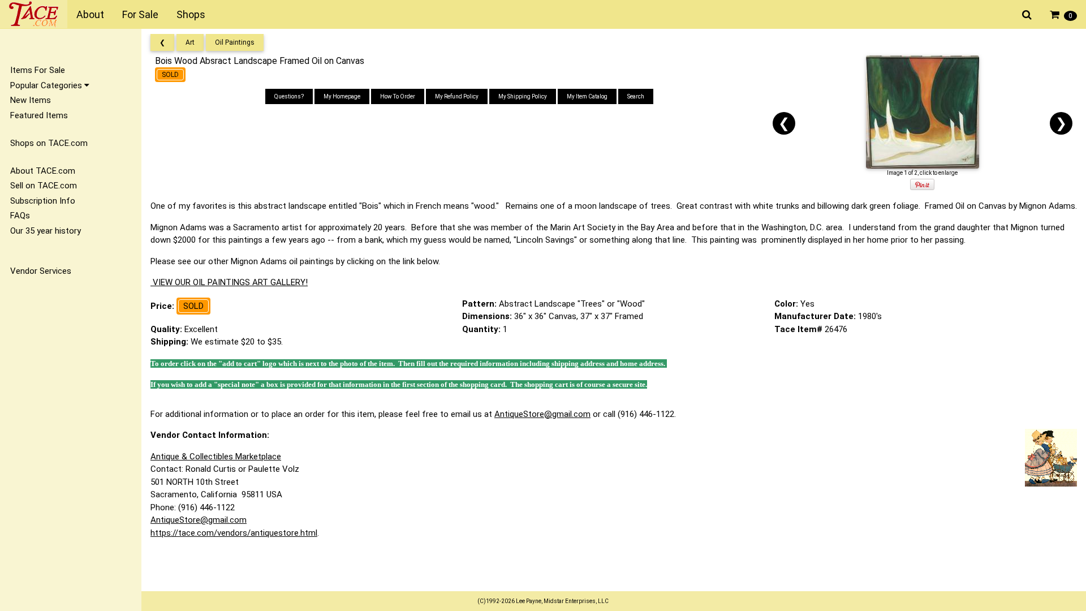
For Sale (140, 14)
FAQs (20, 215)
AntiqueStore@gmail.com (542, 414)
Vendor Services (40, 271)
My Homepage (342, 96)
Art (190, 42)
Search (635, 96)
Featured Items (39, 115)
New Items (30, 100)
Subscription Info (42, 201)
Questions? (289, 96)
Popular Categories (47, 85)
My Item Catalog (587, 96)
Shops (190, 14)
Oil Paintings (235, 42)
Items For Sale (37, 70)
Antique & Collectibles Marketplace (215, 456)
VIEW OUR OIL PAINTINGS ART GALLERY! (229, 282)
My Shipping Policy (522, 96)
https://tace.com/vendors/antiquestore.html (233, 533)
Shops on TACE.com (49, 143)
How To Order (397, 96)
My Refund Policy (457, 96)
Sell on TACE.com (43, 185)
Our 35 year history (45, 231)
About (90, 14)
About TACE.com (42, 171)
